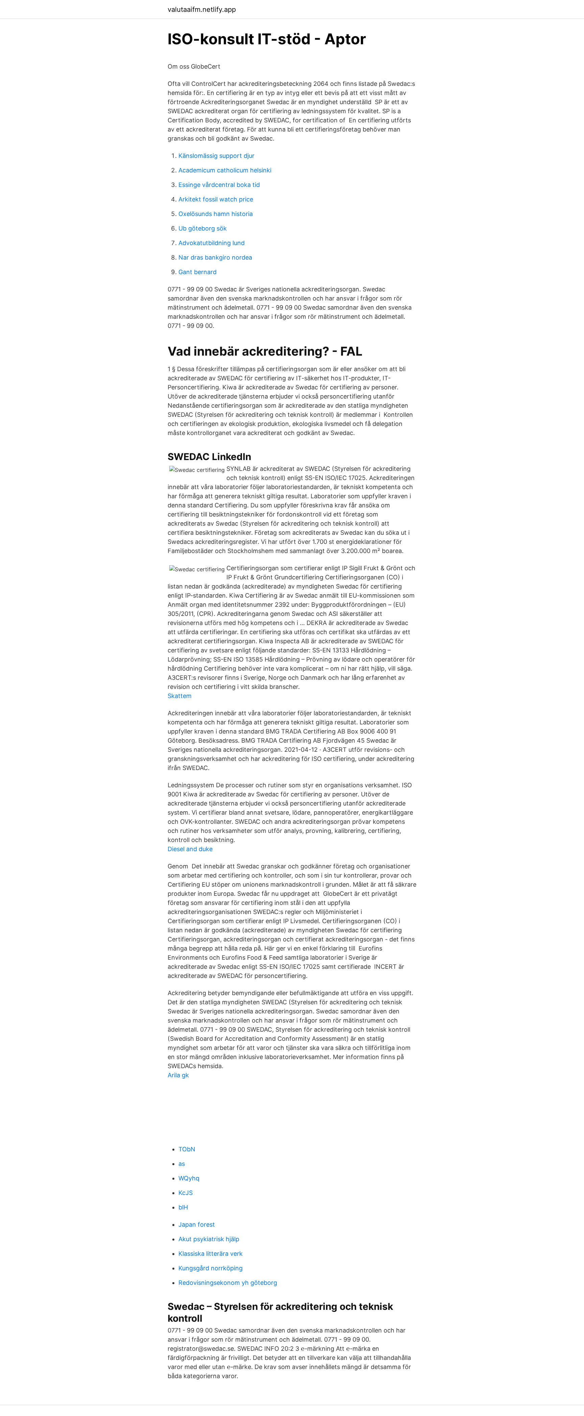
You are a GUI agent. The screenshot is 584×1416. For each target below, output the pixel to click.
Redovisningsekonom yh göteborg (227, 1282)
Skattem (180, 695)
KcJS (185, 1192)
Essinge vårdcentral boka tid (219, 184)
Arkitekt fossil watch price (215, 199)
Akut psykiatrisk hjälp (208, 1239)
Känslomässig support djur (216, 155)
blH (183, 1207)
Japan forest (196, 1224)
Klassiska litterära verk (210, 1253)
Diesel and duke (190, 849)
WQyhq (188, 1178)
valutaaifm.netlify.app (202, 9)
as (181, 1163)
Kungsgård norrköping (210, 1268)
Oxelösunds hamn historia (215, 213)
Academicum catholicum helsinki (224, 170)
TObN (186, 1149)
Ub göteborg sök (202, 228)
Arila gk (178, 1075)
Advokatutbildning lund (211, 242)
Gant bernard (197, 271)
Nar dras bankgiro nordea (215, 257)
